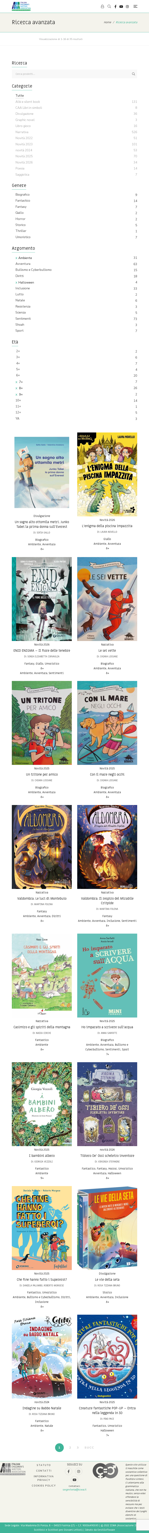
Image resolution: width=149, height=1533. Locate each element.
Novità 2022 (24, 138)
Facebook (115, 6)
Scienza (20, 312)
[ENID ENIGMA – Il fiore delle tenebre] (42, 599)
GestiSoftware (106, 1530)
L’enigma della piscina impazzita (107, 526)
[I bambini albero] (42, 1104)
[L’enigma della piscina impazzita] (107, 474)
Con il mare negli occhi (107, 774)
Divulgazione (41, 516)
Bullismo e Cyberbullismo (33, 270)
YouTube (121, 6)
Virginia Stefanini (109, 1161)
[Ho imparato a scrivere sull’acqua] (107, 976)
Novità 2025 (41, 768)
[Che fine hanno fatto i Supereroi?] (42, 1228)
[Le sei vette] (107, 599)
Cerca (133, 74)
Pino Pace (109, 1418)
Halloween (26, 282)
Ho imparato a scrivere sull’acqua (107, 1027)
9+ (20, 395)
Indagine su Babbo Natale (42, 1408)
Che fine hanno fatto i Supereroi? (42, 1280)
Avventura (22, 264)
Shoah (19, 325)
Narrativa (107, 644)
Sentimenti (23, 319)
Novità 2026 (107, 520)
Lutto (19, 294)
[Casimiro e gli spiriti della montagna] (42, 976)
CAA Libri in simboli (28, 108)
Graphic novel (25, 120)
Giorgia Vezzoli (43, 1161)
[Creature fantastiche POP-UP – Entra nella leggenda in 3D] (107, 1357)
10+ (18, 400)
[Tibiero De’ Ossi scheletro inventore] (107, 1104)
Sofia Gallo (43, 532)
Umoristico (23, 237)
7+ (20, 382)
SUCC (89, 1448)
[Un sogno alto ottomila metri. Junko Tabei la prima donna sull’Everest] (42, 472)
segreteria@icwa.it (74, 1490)
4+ (17, 363)
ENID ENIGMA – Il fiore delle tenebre (41, 651)
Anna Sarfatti (109, 1033)
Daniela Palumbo (33, 1285)
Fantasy (21, 207)
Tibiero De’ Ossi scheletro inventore (107, 1156)
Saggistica (22, 175)
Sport (19, 331)
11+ (18, 406)
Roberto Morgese (54, 1285)
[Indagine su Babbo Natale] (42, 1357)
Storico (20, 225)
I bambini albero (42, 1156)
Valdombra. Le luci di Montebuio (42, 899)
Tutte (19, 96)
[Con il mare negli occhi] (107, 723)
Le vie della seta (107, 1280)
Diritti (19, 276)
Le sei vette (107, 651)
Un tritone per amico (42, 774)
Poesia (19, 168)
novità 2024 (107, 1150)
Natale (20, 300)
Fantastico (22, 201)
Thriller (20, 231)
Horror (20, 219)
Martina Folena (43, 904)
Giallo (19, 213)
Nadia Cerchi (43, 1033)
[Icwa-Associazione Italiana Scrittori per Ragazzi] (21, 6)
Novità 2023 (24, 144)
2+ (17, 351)
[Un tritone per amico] (42, 723)
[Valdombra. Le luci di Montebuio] (42, 847)
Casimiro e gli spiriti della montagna (41, 1027)
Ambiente (25, 258)
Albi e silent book (27, 102)
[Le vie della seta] (107, 1228)
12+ (18, 412)
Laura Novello (108, 531)
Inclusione (22, 288)
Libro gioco (23, 126)
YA (17, 418)
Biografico (22, 195)
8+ (20, 388)
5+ (17, 369)
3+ (17, 357)
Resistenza (22, 306)
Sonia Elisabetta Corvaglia (43, 656)
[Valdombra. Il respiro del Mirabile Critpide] (107, 847)
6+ (17, 375)
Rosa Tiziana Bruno (109, 1285)
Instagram (127, 6)
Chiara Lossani (109, 656)
